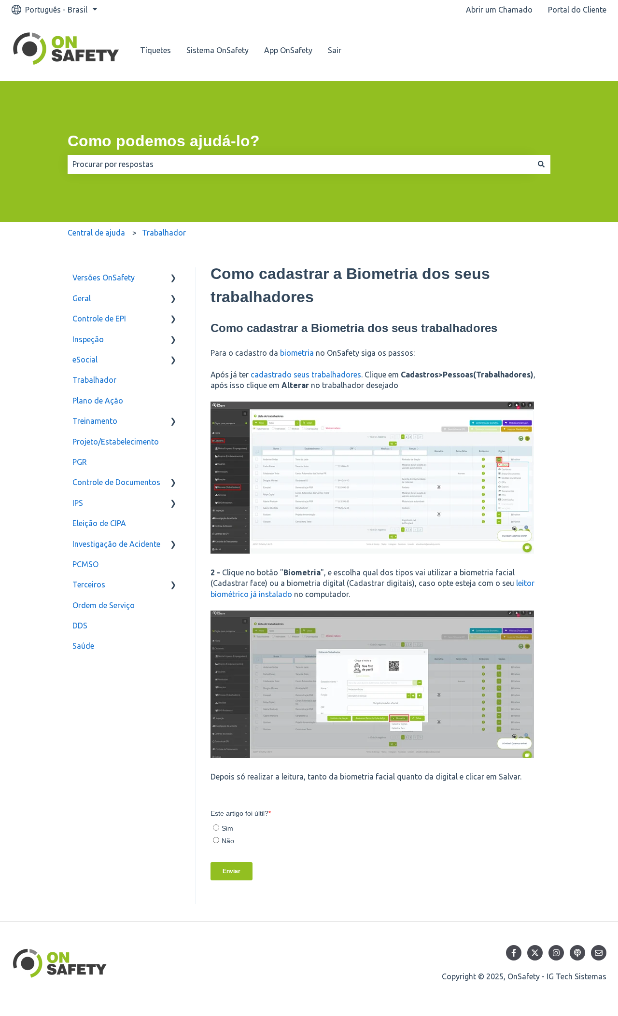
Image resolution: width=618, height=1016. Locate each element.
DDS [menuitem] (79, 625)
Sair (334, 50)
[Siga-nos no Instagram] (556, 952)
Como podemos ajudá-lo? (164, 141)
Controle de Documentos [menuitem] (116, 482)
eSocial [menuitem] (85, 359)
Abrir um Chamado (499, 9)
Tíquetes (155, 50)
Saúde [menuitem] (83, 645)
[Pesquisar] (541, 164)
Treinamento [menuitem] (94, 421)
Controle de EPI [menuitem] (99, 318)
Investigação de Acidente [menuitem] (116, 544)
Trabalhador (164, 232)
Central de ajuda (96, 232)
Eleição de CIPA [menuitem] (99, 523)
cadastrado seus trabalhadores (306, 374)
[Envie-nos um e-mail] (598, 952)
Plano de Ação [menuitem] (97, 400)
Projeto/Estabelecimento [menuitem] (115, 441)
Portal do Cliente (577, 9)
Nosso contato (570, 50)
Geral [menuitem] (81, 298)
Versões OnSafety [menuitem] (103, 277)
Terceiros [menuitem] (88, 584)
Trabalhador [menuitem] (94, 380)
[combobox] (300, 164)
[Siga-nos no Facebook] (513, 952)
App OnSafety (288, 50)
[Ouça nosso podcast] (577, 952)
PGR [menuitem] (79, 462)
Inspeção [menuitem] (88, 339)
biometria (297, 352)
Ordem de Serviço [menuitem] (103, 605)
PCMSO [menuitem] (85, 564)
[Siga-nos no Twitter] (535, 952)
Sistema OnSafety (217, 50)
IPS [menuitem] (77, 503)
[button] (173, 278)
